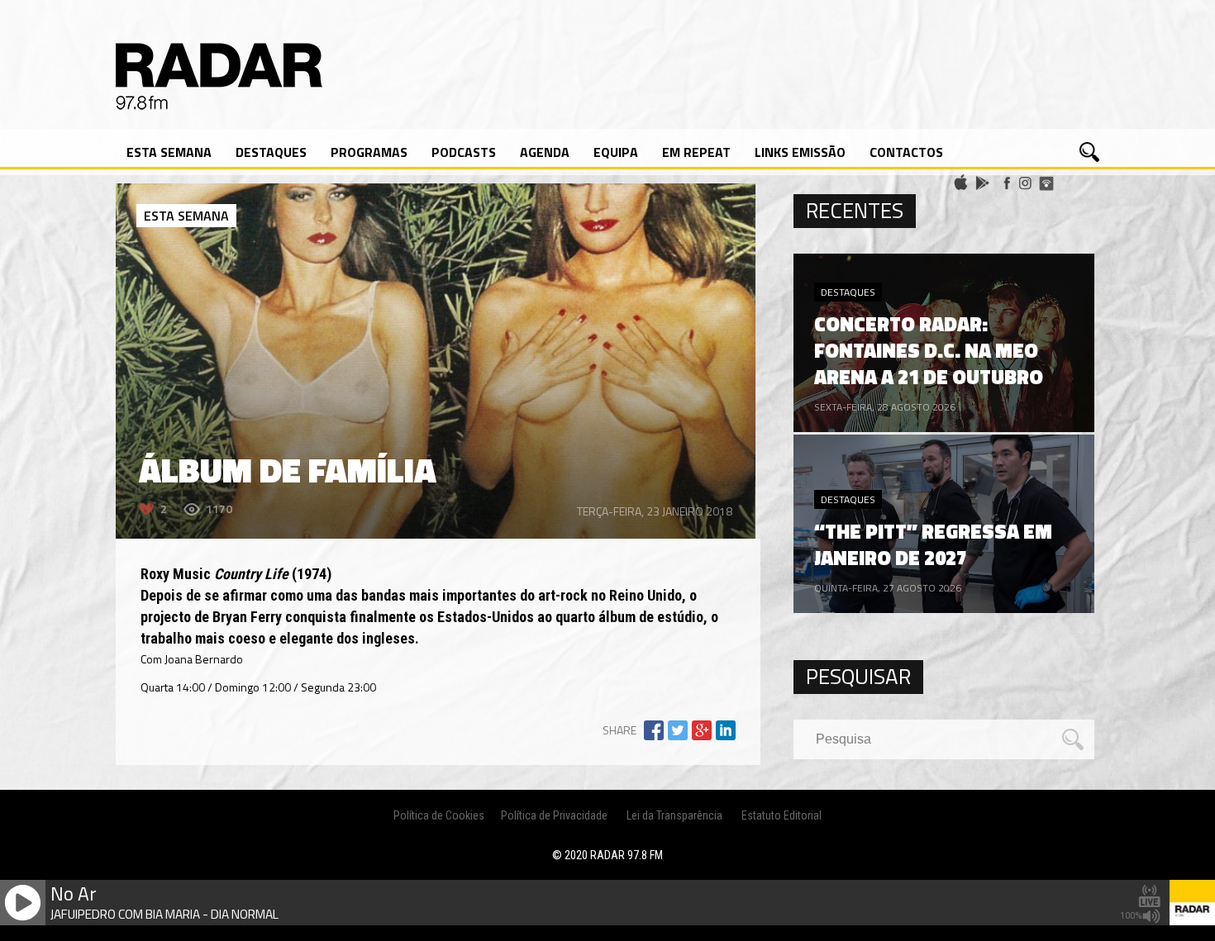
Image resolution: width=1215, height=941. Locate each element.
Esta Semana (169, 152)
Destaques (271, 152)
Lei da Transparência (674, 815)
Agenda (544, 152)
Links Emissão (800, 152)
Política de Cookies (438, 815)
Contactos (906, 152)
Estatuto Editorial (781, 815)
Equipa (615, 152)
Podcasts (463, 152)
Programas (369, 152)
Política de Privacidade (554, 815)
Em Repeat (696, 152)
